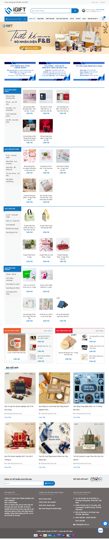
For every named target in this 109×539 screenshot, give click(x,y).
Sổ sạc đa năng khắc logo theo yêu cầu (62, 315)
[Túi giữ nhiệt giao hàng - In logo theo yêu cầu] (63, 244)
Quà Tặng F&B (10, 209)
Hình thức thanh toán (47, 505)
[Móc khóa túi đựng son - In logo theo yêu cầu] (63, 156)
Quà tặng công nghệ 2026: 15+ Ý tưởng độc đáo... (87, 408)
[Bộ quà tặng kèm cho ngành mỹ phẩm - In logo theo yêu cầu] (29, 156)
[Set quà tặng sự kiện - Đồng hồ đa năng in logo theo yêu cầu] (29, 126)
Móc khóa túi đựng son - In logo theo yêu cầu (63, 168)
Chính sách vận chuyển (47, 502)
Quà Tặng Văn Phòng (10, 268)
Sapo (70, 531)
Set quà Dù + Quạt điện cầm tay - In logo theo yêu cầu (46, 109)
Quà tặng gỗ (10, 225)
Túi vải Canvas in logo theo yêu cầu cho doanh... (88, 458)
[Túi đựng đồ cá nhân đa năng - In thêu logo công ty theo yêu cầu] (84, 337)
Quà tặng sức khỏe (12, 288)
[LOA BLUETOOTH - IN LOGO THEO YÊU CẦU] (33, 337)
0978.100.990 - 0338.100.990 (85, 517)
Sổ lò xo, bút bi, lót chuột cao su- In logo (29, 286)
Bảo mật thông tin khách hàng (50, 508)
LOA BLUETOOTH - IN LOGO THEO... (44, 337)
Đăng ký (102, 2)
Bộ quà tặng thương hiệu (10, 97)
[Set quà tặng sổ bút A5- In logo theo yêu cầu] (29, 304)
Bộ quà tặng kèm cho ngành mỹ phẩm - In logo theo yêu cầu (29, 169)
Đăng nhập (95, 2)
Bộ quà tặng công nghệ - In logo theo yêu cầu (46, 138)
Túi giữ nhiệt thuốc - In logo (29, 256)
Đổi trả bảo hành (45, 499)
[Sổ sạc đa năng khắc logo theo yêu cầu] (63, 304)
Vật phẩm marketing (9, 180)
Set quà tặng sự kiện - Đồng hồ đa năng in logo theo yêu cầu (29, 138)
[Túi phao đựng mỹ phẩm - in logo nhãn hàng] (29, 185)
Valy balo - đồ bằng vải (11, 168)
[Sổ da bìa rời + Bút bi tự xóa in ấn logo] (46, 304)
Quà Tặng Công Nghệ (10, 90)
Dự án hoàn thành (12, 331)
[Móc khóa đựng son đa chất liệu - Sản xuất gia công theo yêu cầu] (84, 357)
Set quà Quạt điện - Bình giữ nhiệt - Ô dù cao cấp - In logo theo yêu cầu (29, 110)
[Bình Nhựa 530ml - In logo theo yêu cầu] (33, 357)
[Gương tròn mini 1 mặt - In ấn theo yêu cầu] (46, 156)
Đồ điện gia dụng (12, 228)
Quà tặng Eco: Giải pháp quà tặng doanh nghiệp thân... (54, 408)
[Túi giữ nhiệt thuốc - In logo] (29, 244)
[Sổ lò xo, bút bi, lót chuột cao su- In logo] (29, 275)
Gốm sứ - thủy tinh (12, 221)
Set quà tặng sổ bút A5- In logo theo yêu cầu (29, 316)
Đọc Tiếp (8, 417)
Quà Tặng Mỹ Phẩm (12, 149)
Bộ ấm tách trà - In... (45, 346)
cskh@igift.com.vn (82, 524)
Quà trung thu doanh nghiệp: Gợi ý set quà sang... (19, 408)
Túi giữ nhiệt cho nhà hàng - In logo (46, 256)
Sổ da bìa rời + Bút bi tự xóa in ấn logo (46, 315)
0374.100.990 (80, 521)
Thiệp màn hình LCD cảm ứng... (96, 347)
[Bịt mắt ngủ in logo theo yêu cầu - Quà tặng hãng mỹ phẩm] (46, 185)
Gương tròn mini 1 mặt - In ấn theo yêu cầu (46, 168)
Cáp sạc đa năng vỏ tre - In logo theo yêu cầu (68, 354)
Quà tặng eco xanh (12, 284)
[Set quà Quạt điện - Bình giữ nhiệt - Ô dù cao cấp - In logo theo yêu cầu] (29, 96)
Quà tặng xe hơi (11, 232)
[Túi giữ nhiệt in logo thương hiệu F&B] (46, 215)
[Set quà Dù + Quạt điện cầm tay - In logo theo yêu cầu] (46, 96)
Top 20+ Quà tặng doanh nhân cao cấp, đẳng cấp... (53, 458)
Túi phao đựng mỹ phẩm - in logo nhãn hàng (29, 198)
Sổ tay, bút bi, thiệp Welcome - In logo (46, 286)
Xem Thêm (48, 331)
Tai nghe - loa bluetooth (11, 109)
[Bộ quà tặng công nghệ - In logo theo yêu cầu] (46, 126)
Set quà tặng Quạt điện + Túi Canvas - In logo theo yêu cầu (62, 109)
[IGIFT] (15, 11)
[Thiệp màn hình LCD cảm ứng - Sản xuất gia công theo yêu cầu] (84, 347)
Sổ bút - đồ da (11, 274)
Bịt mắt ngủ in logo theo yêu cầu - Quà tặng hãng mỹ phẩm (46, 198)
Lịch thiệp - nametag (10, 279)
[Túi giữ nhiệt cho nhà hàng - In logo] (46, 244)
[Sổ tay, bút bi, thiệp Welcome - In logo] (46, 275)
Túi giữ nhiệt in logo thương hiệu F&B (46, 227)
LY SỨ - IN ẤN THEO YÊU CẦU (17, 353)
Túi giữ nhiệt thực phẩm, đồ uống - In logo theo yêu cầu (29, 228)
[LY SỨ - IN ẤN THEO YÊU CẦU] (16, 342)
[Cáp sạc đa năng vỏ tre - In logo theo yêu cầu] (68, 342)
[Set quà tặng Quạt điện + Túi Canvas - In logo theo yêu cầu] (63, 96)
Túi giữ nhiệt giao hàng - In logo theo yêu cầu (63, 257)
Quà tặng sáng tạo (63, 331)
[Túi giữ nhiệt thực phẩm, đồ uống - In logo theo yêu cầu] (29, 215)
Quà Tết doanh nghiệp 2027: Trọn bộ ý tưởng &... (18, 458)
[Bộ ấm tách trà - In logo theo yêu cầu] (33, 347)
